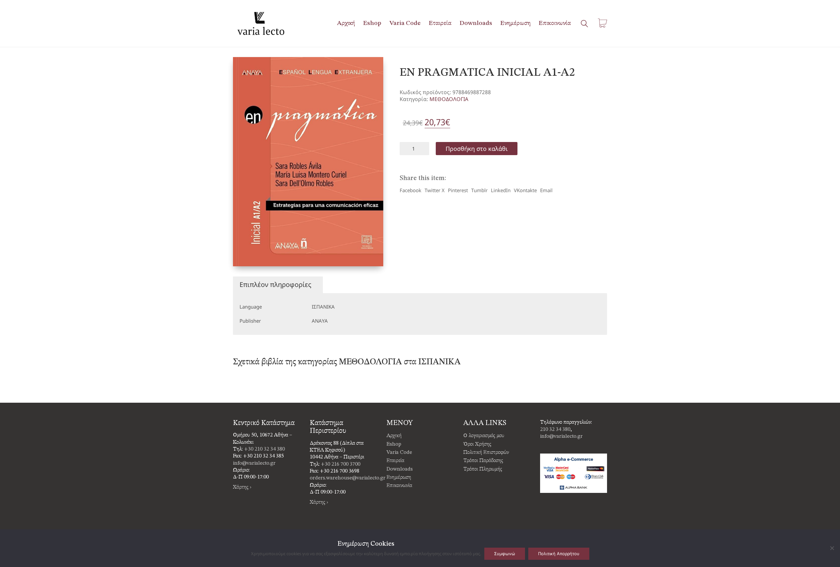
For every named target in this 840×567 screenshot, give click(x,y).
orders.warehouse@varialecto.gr (348, 478)
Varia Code (399, 452)
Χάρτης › (242, 487)
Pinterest (458, 190)
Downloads (400, 469)
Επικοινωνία (399, 485)
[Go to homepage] (261, 23)
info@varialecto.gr (254, 463)
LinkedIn (501, 190)
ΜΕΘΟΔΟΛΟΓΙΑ (449, 99)
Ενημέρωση (399, 477)
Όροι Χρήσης (477, 444)
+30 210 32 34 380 (264, 449)
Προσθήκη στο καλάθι (477, 148)
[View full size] (243, 67)
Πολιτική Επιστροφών (486, 452)
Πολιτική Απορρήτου (558, 553)
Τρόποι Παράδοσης (483, 460)
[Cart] (602, 23)
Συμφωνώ (504, 553)
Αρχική (394, 435)
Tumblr (479, 190)
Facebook (410, 190)
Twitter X (435, 190)
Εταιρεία (395, 460)
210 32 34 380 (555, 429)
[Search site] (584, 24)
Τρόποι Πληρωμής (482, 469)
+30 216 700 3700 (340, 464)
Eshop (394, 444)
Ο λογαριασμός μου (483, 435)
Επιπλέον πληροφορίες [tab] (275, 284)
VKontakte (525, 190)
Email (546, 190)
